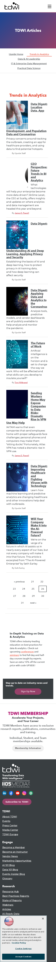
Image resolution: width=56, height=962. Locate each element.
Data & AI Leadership (29, 59)
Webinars (7, 905)
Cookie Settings (23, 948)
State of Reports (12, 900)
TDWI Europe (10, 834)
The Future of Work (38, 344)
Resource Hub (10, 891)
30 (42, 596)
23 (14, 588)
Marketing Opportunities (16, 860)
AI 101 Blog (8, 865)
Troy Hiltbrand (21, 382)
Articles (6, 909)
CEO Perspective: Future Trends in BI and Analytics (39, 172)
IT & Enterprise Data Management (29, 63)
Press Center (9, 825)
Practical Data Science (28, 68)
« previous (19, 581)
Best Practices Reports (15, 896)
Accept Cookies (23, 956)
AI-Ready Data (10, 913)
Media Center (10, 830)
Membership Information (28, 748)
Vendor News (10, 856)
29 (33, 596)
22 (41, 581)
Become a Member (13, 847)
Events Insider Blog (13, 874)
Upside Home (16, 54)
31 (22, 602)
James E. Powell (22, 213)
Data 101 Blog (10, 869)
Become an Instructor (15, 852)
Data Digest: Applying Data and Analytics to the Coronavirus (39, 298)
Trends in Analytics (39, 54)
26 (42, 588)
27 (14, 596)
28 (24, 596)
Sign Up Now (28, 691)
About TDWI (9, 816)
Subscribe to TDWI (16, 801)
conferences (27, 651)
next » (33, 602)
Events (6, 821)
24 (23, 588)
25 (33, 588)
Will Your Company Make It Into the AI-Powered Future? (39, 527)
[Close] (43, 918)
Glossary (7, 878)
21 (32, 581)
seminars (14, 655)
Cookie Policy (19, 943)
